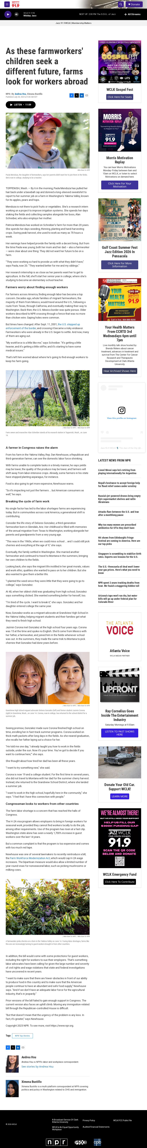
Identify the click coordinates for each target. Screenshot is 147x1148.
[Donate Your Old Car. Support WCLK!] (119, 762)
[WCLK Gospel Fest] (119, 61)
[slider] (21, 14)
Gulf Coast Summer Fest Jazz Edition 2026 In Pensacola (120, 251)
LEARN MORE (120, 796)
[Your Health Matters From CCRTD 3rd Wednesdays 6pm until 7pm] (119, 299)
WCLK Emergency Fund (120, 874)
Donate (135, 4)
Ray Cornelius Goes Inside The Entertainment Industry (119, 715)
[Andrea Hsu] (12, 1064)
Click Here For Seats (120, 97)
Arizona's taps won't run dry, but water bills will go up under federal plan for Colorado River (117, 598)
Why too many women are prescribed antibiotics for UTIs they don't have (117, 526)
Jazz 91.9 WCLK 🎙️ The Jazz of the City (119, 448)
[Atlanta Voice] (119, 628)
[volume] (16, 14)
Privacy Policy (89, 1120)
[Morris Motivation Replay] (119, 130)
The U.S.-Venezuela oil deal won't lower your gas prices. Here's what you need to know (119, 569)
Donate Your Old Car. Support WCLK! (119, 787)
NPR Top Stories (22, 1036)
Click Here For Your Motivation (119, 185)
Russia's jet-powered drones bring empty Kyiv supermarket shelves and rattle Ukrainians (119, 499)
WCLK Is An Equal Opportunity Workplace (65, 1128)
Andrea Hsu (20, 93)
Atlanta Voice (119, 651)
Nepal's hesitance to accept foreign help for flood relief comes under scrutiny (119, 484)
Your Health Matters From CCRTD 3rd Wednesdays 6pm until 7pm (119, 333)
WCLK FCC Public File (122, 1120)
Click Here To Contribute (120, 881)
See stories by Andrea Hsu (37, 1066)
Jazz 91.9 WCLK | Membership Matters (73, 23)
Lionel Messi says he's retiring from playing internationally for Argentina (117, 472)
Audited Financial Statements (96, 1127)
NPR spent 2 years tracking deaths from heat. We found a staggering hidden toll (118, 584)
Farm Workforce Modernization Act (30, 858)
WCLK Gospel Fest (120, 89)
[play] (8, 14)
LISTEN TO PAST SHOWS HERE (119, 733)
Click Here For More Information (120, 265)
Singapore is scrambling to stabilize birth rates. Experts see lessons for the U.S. (119, 555)
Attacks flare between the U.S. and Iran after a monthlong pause (118, 513)
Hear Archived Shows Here (120, 371)
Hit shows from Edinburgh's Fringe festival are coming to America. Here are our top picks (119, 540)
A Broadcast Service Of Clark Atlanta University (65, 1121)
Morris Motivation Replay (119, 160)
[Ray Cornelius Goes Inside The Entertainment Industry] (119, 686)
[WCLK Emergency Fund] (119, 838)
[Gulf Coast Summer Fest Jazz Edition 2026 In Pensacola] (119, 219)
